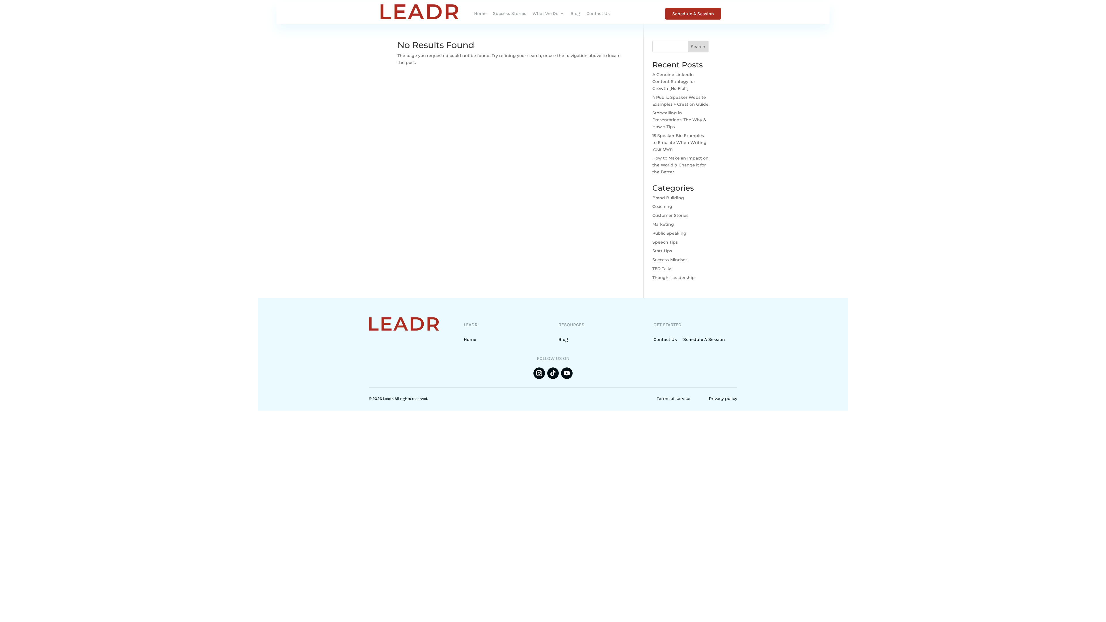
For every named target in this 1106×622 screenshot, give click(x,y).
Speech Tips (665, 242)
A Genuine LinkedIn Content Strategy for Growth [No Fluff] (673, 81)
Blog (575, 13)
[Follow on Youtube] (567, 373)
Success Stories (509, 13)
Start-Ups (662, 250)
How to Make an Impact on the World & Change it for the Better (680, 165)
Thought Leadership (673, 277)
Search (698, 46)
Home (480, 13)
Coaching (662, 206)
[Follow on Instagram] (539, 373)
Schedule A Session (693, 13)
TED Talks (662, 268)
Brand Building (668, 197)
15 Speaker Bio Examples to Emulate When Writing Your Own (679, 142)
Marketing (663, 224)
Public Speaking (669, 233)
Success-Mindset (669, 259)
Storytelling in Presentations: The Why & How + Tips (679, 119)
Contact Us (598, 13)
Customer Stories (670, 215)
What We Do (545, 13)
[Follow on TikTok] (553, 373)
